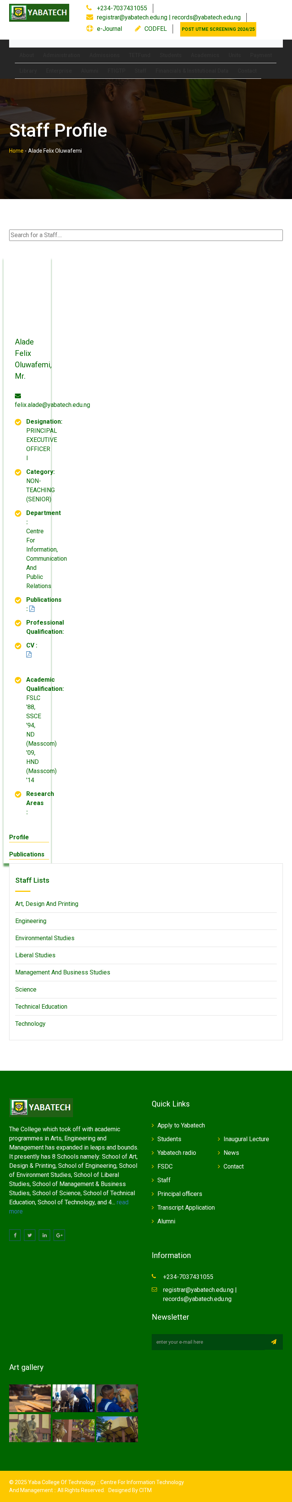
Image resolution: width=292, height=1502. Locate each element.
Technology (30, 1023)
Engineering (30, 921)
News (231, 1152)
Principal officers (179, 1193)
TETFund (140, 55)
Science (25, 989)
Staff (140, 71)
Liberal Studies (35, 955)
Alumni (89, 71)
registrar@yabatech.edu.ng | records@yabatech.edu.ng (169, 17)
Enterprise (59, 71)
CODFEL (155, 28)
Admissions (104, 55)
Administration (61, 55)
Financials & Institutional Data (192, 71)
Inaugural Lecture (246, 1139)
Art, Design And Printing (46, 903)
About (26, 55)
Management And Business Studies (62, 972)
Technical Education (41, 1006)
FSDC (165, 1166)
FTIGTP (116, 71)
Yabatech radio (176, 1152)
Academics (205, 55)
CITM (145, 1490)
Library (28, 71)
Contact (247, 71)
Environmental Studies (45, 938)
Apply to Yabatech (181, 1125)
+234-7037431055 (121, 8)
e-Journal (109, 28)
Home (16, 151)
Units (235, 55)
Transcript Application (186, 1207)
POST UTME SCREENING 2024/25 (218, 29)
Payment (261, 55)
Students (171, 55)
